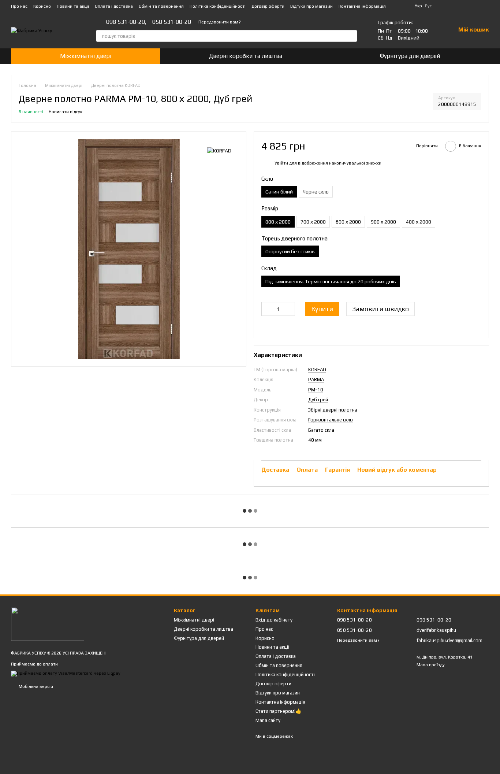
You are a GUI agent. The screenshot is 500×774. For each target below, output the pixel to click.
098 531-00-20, (126, 22)
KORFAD (317, 369)
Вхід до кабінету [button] (273, 620)
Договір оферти (267, 6)
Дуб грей (318, 399)
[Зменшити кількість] (267, 309)
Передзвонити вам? (219, 22)
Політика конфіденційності (218, 6)
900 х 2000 (383, 222)
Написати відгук (65, 111)
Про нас (19, 6)
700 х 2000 (313, 222)
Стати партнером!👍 (278, 711)
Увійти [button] (281, 163)
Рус (428, 6)
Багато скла (321, 430)
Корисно (42, 6)
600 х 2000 (348, 222)
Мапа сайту (267, 720)
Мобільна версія (35, 686)
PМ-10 (315, 389)
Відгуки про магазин (311, 6)
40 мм (315, 440)
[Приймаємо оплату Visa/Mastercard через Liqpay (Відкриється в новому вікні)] (65, 673)
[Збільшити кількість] (289, 309)
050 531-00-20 (171, 22)
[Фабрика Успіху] (47, 623)
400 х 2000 (418, 222)
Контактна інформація (362, 6)
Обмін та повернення (161, 6)
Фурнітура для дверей (410, 55)
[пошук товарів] (351, 36)
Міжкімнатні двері (85, 55)
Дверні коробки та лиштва (245, 55)
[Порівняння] (464, 6)
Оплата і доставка (114, 6)
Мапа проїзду (431, 664)
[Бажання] (483, 6)
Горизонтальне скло (330, 420)
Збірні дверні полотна (332, 410)
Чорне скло (316, 192)
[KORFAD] (219, 150)
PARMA (316, 379)
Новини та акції (73, 6)
